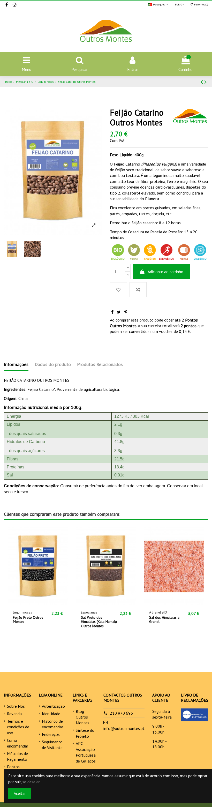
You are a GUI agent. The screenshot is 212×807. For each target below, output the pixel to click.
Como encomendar (17, 743)
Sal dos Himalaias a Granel (164, 619)
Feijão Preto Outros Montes (28, 619)
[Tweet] (119, 312)
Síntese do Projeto (85, 733)
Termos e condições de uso (18, 727)
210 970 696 (121, 713)
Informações (16, 364)
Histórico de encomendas (53, 724)
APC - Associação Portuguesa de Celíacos (86, 752)
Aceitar (20, 793)
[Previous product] (203, 82)
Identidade (51, 713)
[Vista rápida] (46, 603)
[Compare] (38, 603)
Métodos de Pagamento (17, 756)
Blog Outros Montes (82, 717)
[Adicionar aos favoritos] (118, 289)
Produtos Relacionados (100, 364)
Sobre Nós (16, 706)
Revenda (14, 713)
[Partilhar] (112, 312)
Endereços (51, 734)
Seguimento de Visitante (52, 744)
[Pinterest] (125, 312)
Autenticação (53, 706)
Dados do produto (53, 364)
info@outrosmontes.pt (124, 728)
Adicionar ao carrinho (165, 271)
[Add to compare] (138, 289)
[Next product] (206, 82)
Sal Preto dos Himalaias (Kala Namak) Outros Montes (99, 622)
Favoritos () (200, 4)
